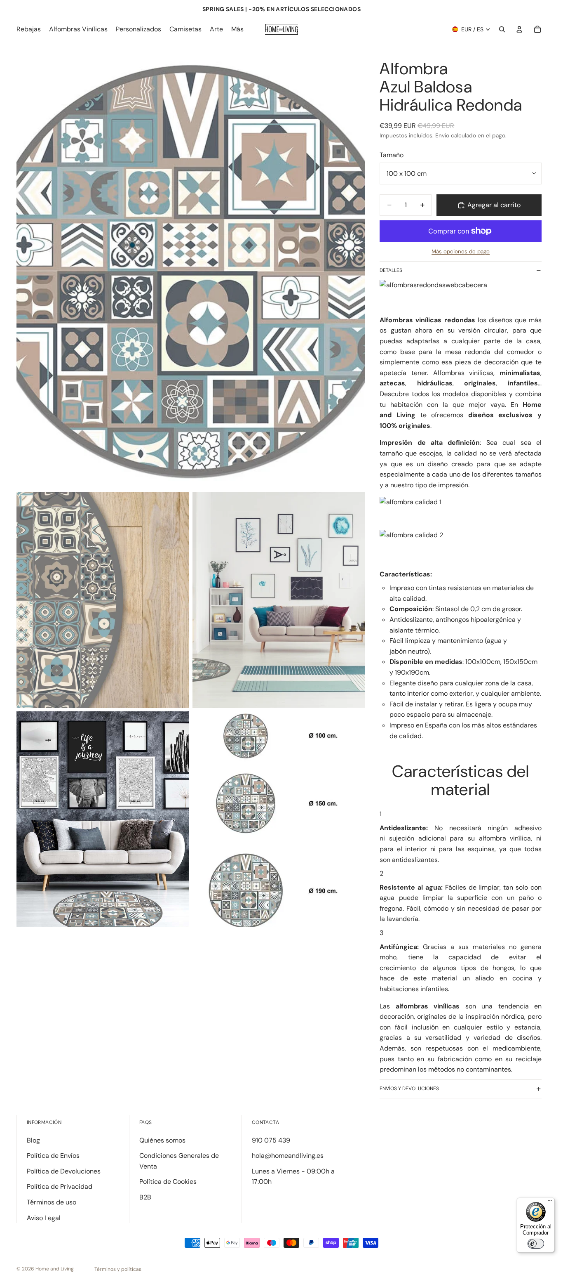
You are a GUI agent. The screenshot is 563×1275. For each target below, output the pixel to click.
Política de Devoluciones (64, 1171)
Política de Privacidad (59, 1186)
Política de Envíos (53, 1155)
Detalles (391, 270)
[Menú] (550, 1202)
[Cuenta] (519, 29)
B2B (145, 1197)
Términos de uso (51, 1202)
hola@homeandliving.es (288, 1155)
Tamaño (391, 155)
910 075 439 (271, 1140)
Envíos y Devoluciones (409, 1088)
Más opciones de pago (461, 251)
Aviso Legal (44, 1218)
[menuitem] (237, 29)
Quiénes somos (162, 1140)
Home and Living (54, 1269)
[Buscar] (502, 29)
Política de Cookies (168, 1181)
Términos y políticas (117, 1269)
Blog (33, 1140)
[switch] (536, 1244)
